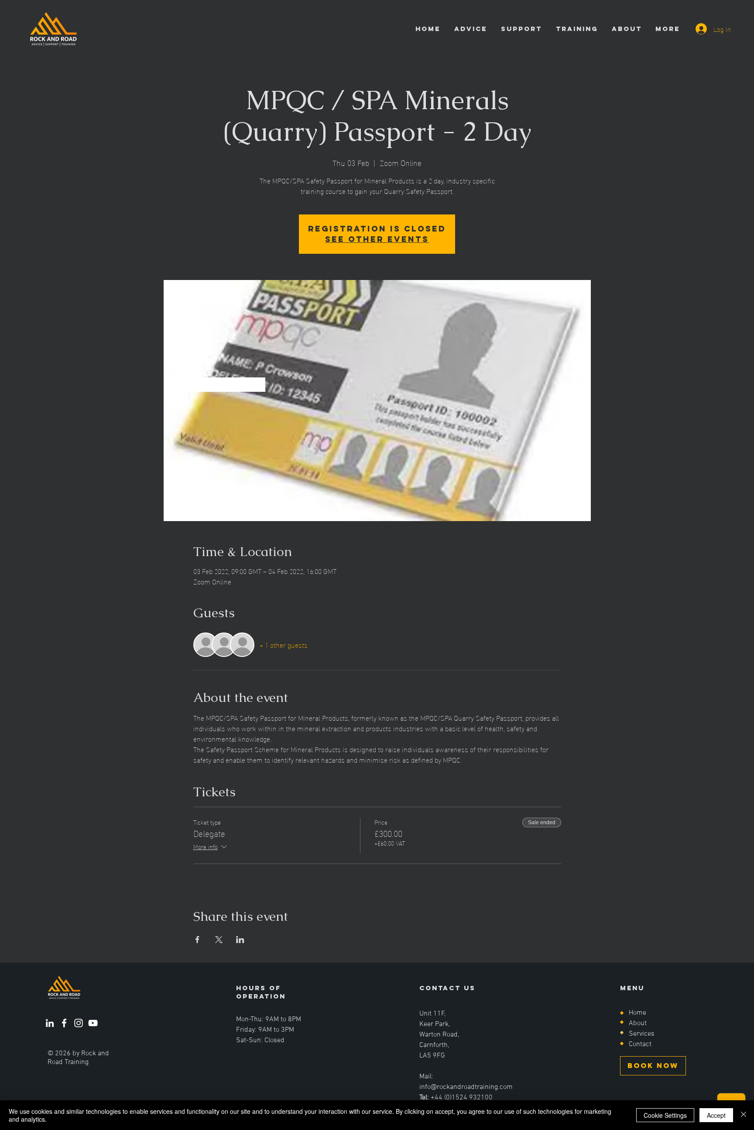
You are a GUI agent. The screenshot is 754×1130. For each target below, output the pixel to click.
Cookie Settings (665, 1115)
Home (637, 1013)
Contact (640, 1044)
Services (642, 1034)
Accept (716, 1115)
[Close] (743, 1115)
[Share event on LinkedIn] (240, 939)
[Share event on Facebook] (197, 939)
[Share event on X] (219, 939)
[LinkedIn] (49, 1023)
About (638, 1023)
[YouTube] (93, 1023)
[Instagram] (78, 1023)
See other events (377, 239)
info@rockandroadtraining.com (466, 1087)
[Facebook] (64, 1023)
